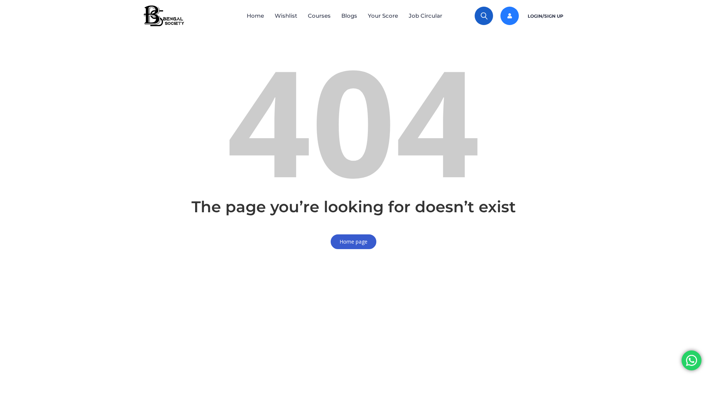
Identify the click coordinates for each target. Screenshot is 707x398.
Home (255, 15)
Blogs (349, 15)
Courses (319, 15)
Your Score (383, 15)
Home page (353, 241)
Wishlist (286, 15)
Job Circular (425, 15)
